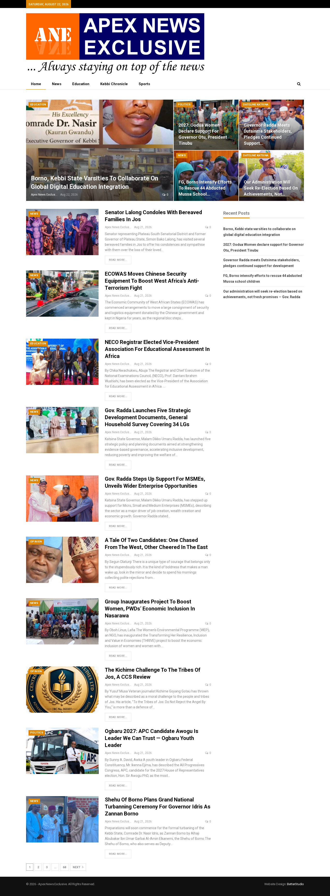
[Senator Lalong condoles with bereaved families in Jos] (62, 232)
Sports (144, 84)
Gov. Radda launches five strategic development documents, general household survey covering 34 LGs (148, 417)
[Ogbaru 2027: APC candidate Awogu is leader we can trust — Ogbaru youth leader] (62, 751)
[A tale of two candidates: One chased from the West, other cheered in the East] (62, 560)
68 (64, 867)
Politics (184, 104)
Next (77, 867)
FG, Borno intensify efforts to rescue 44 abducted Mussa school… (205, 188)
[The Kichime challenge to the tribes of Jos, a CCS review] (62, 689)
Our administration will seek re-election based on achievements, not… (271, 188)
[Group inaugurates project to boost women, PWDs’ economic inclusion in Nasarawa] (62, 621)
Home (36, 84)
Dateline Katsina (255, 104)
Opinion (36, 541)
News (56, 84)
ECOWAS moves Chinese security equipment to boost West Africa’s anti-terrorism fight (152, 281)
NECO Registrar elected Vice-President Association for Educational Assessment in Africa (157, 349)
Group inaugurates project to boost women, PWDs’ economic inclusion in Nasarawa (150, 609)
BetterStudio (295, 884)
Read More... (118, 259)
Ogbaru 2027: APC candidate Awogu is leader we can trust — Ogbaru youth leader (151, 738)
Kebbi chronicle (114, 84)
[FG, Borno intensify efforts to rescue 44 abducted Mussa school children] (206, 175)
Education (80, 84)
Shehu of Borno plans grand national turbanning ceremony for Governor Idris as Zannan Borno (157, 807)
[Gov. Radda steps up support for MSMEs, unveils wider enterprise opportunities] (62, 498)
